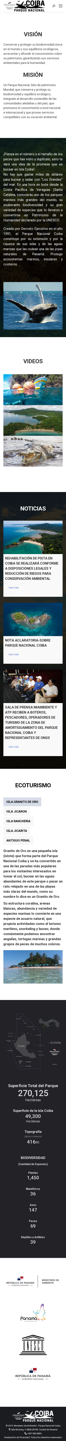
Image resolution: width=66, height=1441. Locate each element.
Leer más (14, 587)
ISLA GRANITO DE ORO (22, 802)
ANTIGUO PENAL (18, 840)
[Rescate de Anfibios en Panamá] (33, 389)
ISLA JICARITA (16, 831)
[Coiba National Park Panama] (33, 451)
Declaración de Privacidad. (17, 1437)
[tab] (22, 801)
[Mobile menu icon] (61, 6)
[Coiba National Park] (33, 420)
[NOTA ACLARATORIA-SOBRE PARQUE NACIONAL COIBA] (33, 619)
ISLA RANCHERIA (18, 821)
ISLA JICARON (16, 811)
